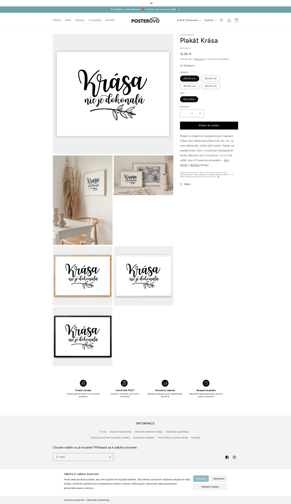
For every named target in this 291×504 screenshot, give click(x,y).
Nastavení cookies (143, 437)
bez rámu (189, 99)
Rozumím (201, 478)
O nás (103, 431)
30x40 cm (210, 78)
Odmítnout (218, 478)
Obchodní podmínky (98, 500)
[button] (221, 20)
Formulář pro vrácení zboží (173, 437)
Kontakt (195, 437)
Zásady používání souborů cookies (110, 437)
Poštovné (198, 59)
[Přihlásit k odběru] (109, 457)
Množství (184, 106)
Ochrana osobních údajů (149, 431)
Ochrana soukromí (74, 500)
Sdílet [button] (187, 184)
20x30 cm (190, 78)
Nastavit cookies (210, 486)
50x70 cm (211, 85)
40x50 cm (190, 85)
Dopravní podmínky (120, 431)
